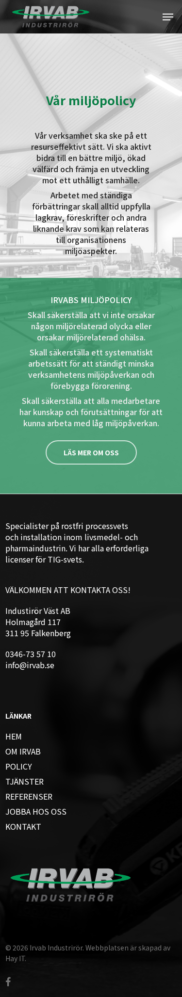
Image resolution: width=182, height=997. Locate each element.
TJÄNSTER (24, 781)
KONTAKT (23, 826)
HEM (13, 736)
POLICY (18, 766)
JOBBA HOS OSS (35, 811)
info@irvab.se (29, 665)
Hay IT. (15, 958)
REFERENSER (28, 796)
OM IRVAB (23, 751)
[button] (168, 17)
